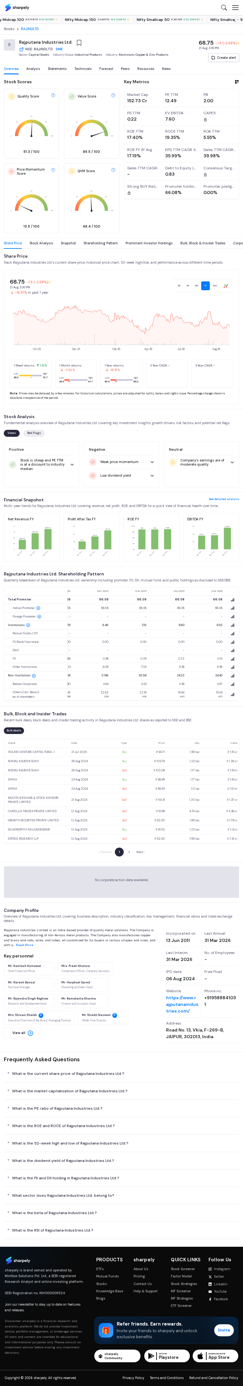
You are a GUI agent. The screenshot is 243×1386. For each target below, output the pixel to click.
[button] (23, 1033)
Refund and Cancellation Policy (213, 1378)
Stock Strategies (184, 1284)
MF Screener (181, 1291)
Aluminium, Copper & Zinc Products (143, 55)
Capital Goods (39, 55)
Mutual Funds (107, 1276)
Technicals (83, 69)
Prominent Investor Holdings (149, 243)
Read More (24, 945)
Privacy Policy (133, 1378)
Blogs (100, 1298)
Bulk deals (14, 730)
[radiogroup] (203, 285)
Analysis (33, 69)
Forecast (106, 69)
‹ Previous (105, 852)
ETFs (100, 1269)
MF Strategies (182, 1298)
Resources (145, 69)
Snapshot (68, 243)
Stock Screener (183, 1269)
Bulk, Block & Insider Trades (203, 243)
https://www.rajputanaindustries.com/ (182, 1004)
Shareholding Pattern (101, 243)
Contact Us (143, 1284)
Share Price (13, 243)
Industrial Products (88, 55)
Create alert (226, 58)
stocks (9, 29)
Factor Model (181, 1276)
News (166, 69)
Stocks (101, 1284)
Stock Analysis (41, 243)
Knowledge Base (109, 1291)
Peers (125, 69)
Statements (57, 69)
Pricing (139, 1276)
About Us (141, 1269)
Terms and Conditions (167, 1378)
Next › (140, 852)
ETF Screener (181, 1306)
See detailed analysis (224, 499)
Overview (11, 69)
